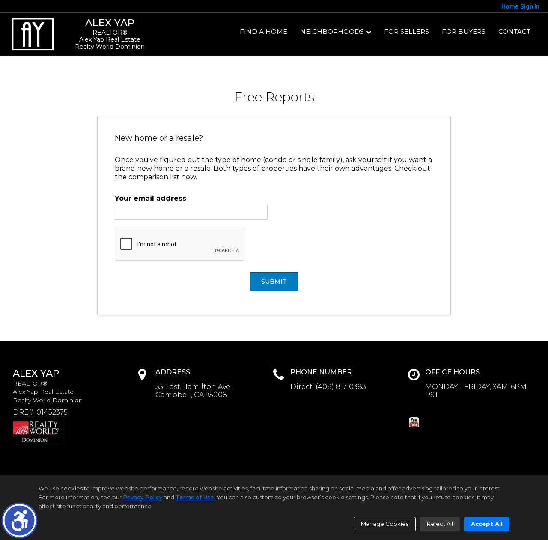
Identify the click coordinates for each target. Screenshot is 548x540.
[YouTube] (414, 422)
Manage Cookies (384, 523)
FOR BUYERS (463, 31)
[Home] (33, 34)
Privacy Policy (142, 497)
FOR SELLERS (406, 31)
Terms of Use (195, 497)
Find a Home (263, 31)
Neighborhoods (332, 31)
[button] (19, 520)
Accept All (487, 523)
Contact (514, 31)
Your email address (150, 198)
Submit (274, 281)
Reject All (440, 523)
